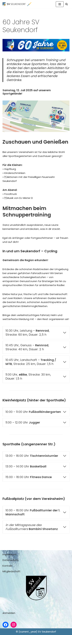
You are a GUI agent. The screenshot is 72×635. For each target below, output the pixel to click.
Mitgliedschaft (11, 571)
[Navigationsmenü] (60, 4)
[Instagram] (14, 625)
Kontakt (7, 565)
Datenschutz (11, 560)
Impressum (9, 554)
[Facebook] (6, 625)
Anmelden (9, 613)
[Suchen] (66, 4)
